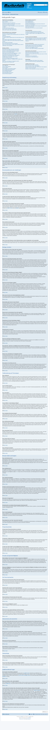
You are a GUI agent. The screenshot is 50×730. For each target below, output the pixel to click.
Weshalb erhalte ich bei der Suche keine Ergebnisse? (33, 45)
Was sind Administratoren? (29, 20)
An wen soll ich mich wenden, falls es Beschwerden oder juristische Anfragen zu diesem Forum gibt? (36, 67)
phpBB (22, 716)
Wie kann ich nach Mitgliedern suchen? (31, 47)
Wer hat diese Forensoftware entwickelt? (31, 64)
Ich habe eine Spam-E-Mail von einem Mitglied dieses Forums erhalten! (35, 34)
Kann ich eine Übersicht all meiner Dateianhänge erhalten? (34, 61)
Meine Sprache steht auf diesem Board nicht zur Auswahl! (11, 39)
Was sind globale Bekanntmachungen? (8, 69)
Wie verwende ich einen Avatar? (7, 42)
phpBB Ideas (8, 683)
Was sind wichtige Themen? (6, 71)
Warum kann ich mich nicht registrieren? (8, 22)
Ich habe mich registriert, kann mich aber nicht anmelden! (11, 23)
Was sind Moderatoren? (29, 21)
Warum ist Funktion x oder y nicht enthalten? (32, 65)
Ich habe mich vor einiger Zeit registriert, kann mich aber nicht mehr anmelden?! (13, 26)
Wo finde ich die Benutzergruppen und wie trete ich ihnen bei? (35, 23)
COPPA (15, 114)
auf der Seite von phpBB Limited (24, 675)
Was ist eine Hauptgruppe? (29, 26)
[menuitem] (9, 12)
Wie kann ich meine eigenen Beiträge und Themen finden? (34, 48)
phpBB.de (4, 676)
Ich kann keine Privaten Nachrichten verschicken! (33, 31)
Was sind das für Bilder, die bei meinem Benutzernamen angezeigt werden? (12, 41)
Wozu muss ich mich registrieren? (7, 20)
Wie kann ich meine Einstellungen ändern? (9, 33)
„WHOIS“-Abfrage (37, 690)
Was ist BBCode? (5, 65)
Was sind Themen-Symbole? (7, 73)
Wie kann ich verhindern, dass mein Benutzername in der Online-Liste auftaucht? (13, 35)
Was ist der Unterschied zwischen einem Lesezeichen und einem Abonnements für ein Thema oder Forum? (35, 52)
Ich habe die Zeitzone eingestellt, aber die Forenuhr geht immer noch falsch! (13, 38)
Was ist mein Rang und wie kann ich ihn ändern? (10, 43)
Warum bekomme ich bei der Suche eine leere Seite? (33, 46)
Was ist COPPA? (5, 21)
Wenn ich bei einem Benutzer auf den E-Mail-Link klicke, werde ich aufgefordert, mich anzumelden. (12, 45)
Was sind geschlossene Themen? (7, 72)
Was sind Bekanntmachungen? (7, 70)
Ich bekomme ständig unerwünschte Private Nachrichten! (34, 32)
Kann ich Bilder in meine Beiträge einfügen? (9, 68)
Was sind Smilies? (5, 67)
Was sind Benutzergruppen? (29, 22)
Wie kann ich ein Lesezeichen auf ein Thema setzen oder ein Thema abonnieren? (36, 54)
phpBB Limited (26, 673)
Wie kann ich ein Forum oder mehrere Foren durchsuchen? (34, 44)
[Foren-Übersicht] (14, 5)
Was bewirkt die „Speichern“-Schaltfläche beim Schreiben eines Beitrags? (12, 59)
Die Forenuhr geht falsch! (6, 36)
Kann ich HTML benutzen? (6, 66)
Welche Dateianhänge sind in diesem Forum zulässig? (34, 60)
